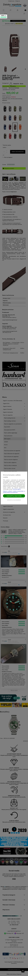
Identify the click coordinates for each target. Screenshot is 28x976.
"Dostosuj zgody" (16, 489)
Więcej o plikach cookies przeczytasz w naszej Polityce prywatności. (14, 492)
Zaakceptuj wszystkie (14, 496)
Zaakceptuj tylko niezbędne (14, 499)
